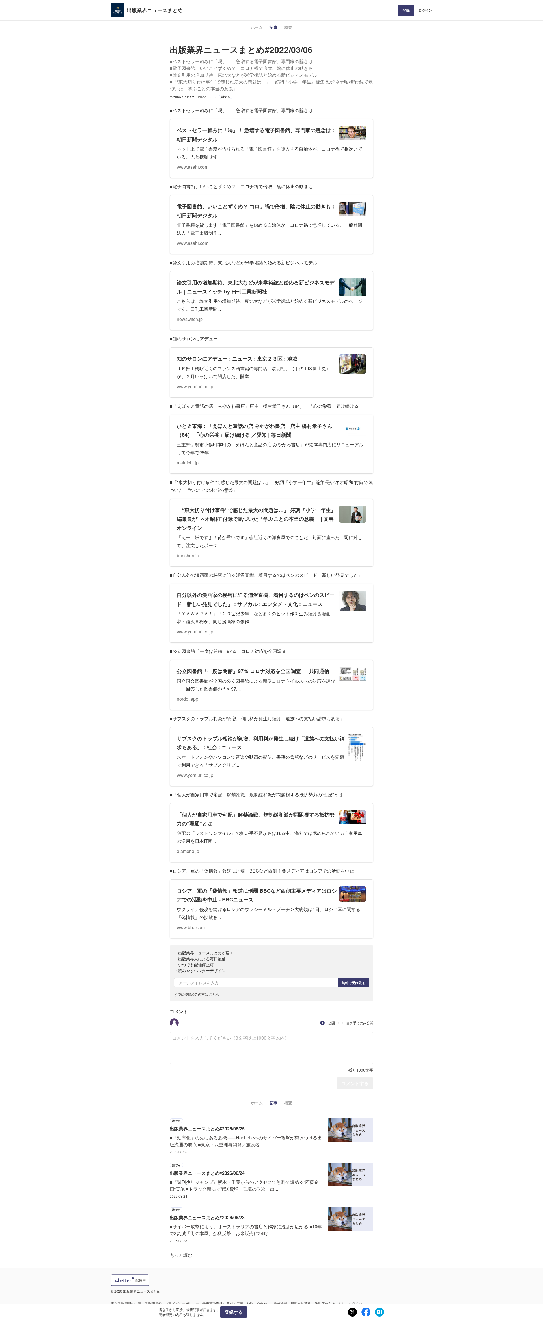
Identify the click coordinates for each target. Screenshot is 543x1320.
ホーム (257, 27)
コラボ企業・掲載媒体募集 (290, 1303)
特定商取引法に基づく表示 (222, 1303)
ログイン (425, 10)
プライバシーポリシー (182, 1303)
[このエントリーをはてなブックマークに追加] (379, 1312)
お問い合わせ (257, 1303)
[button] (174, 1022)
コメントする (355, 1083)
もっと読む (181, 1255)
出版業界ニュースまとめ (155, 10)
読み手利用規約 (150, 1303)
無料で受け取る (353, 982)
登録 (406, 10)
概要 (288, 27)
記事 (273, 27)
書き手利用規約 (123, 1303)
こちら (214, 994)
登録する (234, 1312)
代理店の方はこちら (329, 1303)
